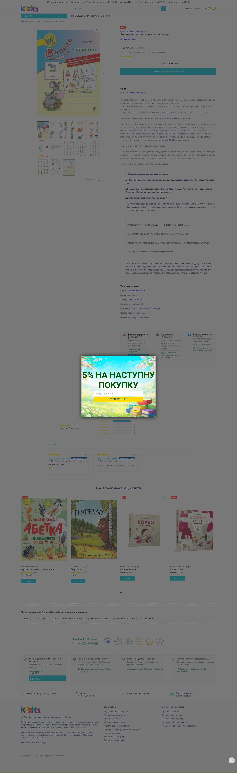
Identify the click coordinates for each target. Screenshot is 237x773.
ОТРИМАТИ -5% (118, 399)
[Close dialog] (152, 359)
